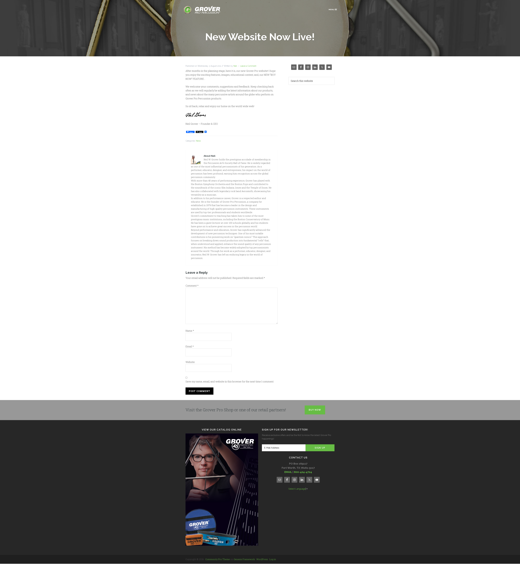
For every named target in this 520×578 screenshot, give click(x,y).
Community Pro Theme (217, 559)
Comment (192, 285)
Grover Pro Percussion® (206, 9)
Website (190, 362)
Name (190, 330)
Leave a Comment (248, 66)
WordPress (262, 559)
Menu (331, 10)
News (198, 141)
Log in (272, 559)
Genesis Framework (244, 559)
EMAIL (288, 471)
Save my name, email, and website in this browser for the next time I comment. (230, 381)
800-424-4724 (303, 471)
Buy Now (315, 410)
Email (190, 346)
